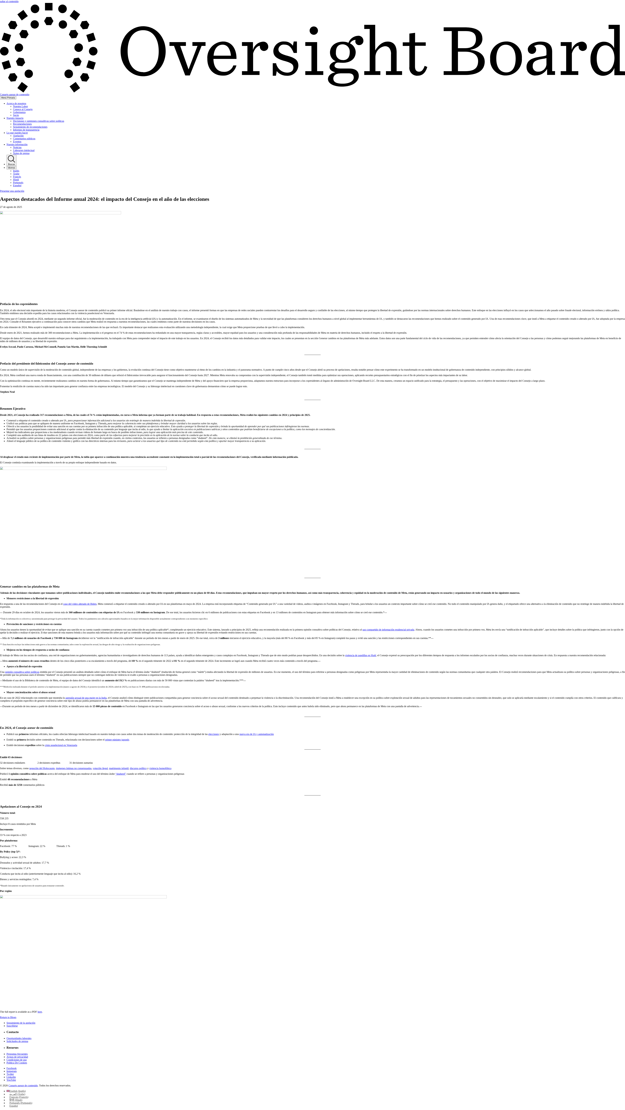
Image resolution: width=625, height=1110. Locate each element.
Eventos (17, 141)
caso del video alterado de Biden (80, 604)
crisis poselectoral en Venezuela (61, 745)
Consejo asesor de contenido (23, 1085)
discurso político (138, 768)
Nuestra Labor (20, 106)
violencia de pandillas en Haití (360, 655)
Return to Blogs (8, 1017)
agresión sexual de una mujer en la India (86, 697)
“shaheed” (120, 773)
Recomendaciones (22, 124)
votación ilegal (100, 768)
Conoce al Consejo (23, 109)
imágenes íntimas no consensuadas (73, 768)
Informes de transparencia (26, 129)
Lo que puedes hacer (17, 132)
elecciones (213, 734)
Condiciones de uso (17, 1059)
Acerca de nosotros (16, 103)
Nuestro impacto (15, 118)
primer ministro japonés (117, 739)
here (40, 1011)
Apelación (18, 135)
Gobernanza (19, 112)
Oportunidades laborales (19, 1038)
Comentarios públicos (24, 138)
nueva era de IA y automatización (256, 734)
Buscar (11, 164)
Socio (16, 115)
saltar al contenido (9, 1)
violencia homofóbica (160, 768)
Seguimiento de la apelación (21, 1022)
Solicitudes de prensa (17, 1041)
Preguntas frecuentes (17, 1054)
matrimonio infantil (119, 768)
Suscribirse (12, 1025)
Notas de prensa (21, 153)
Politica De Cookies (17, 1062)
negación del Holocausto (42, 768)
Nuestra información (17, 144)
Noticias (17, 147)
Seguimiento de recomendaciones (30, 126)
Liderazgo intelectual (24, 150)
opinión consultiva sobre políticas (22, 672)
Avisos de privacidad (17, 1056)
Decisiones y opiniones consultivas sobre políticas (38, 121)
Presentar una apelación (12, 191)
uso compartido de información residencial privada (388, 629)
